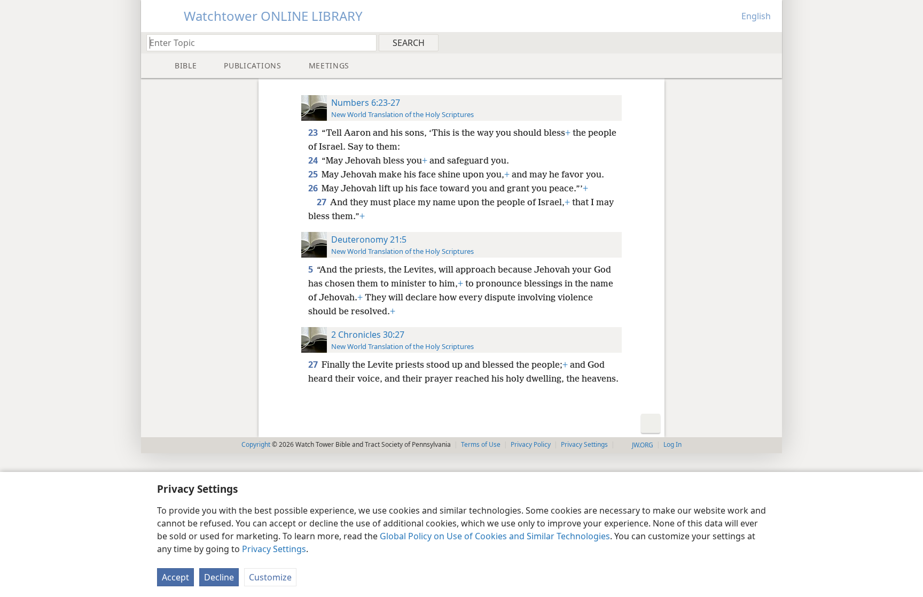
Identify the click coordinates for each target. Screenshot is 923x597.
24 (313, 160)
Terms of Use (480, 444)
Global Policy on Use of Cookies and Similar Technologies (495, 536)
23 (313, 132)
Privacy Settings (274, 549)
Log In (672, 444)
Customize (270, 577)
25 (313, 174)
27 (322, 202)
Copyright (255, 444)
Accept (175, 577)
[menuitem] (770, 42)
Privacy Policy (531, 444)
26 (313, 188)
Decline (219, 577)
